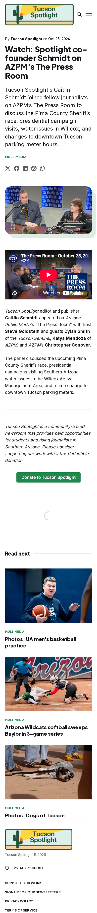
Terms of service (21, 910)
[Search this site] (79, 14)
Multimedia (15, 157)
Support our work (23, 883)
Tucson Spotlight (26, 38)
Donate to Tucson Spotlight (48, 477)
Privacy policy (19, 901)
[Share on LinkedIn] (25, 169)
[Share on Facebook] (16, 169)
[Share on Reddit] (34, 169)
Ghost (37, 868)
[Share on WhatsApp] (42, 169)
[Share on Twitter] (7, 169)
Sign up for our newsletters (33, 892)
